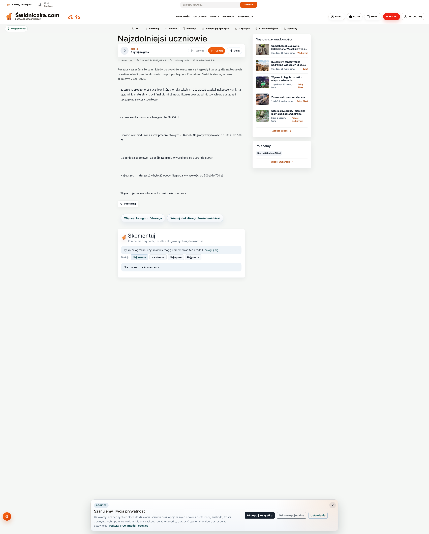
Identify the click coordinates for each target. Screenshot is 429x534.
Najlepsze (176, 257)
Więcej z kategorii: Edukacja (143, 218)
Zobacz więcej (282, 130)
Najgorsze (193, 257)
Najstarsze (158, 257)
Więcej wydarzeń (282, 161)
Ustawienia (318, 515)
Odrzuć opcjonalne (291, 515)
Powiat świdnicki (205, 60)
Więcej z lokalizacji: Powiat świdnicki (195, 218)
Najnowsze (139, 257)
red (131, 60)
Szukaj (248, 4)
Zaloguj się (211, 250)
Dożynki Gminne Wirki (269, 153)
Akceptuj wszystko (259, 515)
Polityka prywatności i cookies (128, 525)
